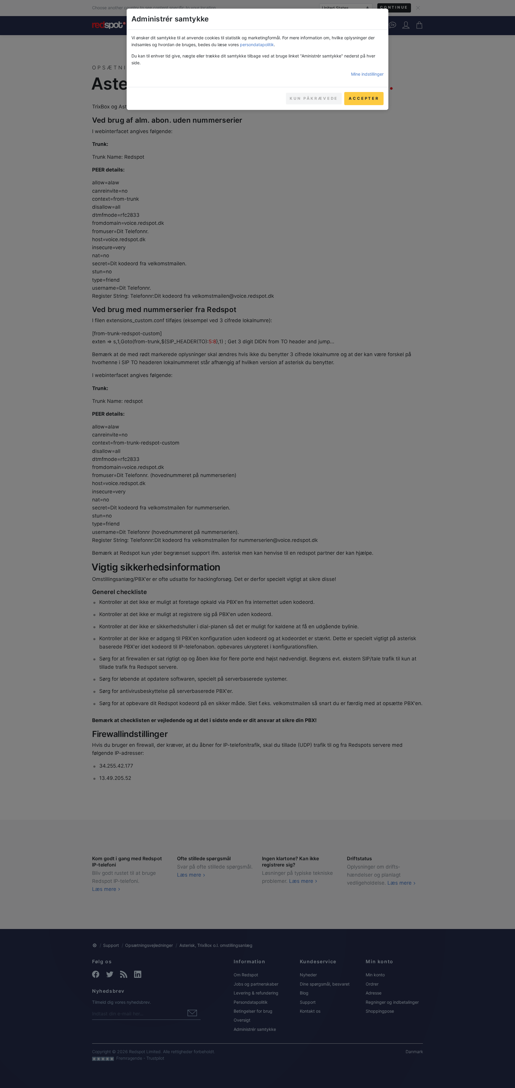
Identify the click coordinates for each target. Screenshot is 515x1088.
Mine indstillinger (367, 74)
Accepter (364, 98)
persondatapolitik (257, 44)
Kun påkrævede (314, 98)
